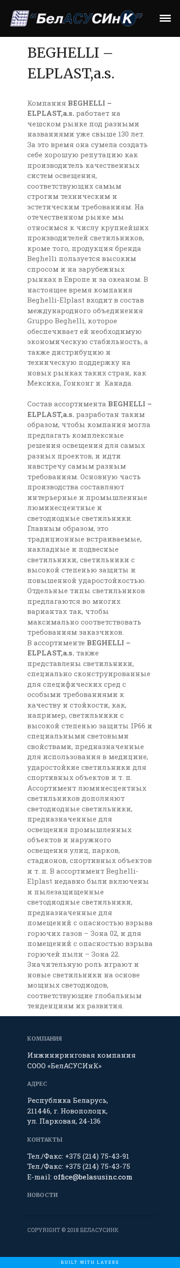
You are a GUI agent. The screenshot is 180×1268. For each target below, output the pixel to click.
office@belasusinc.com (93, 1176)
